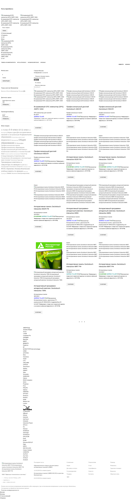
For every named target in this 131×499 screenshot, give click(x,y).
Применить (6, 104)
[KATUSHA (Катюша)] (27, 408)
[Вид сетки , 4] (38, 80)
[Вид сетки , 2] (35, 80)
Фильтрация (6, 81)
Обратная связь (114, 474)
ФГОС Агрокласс (8, 169)
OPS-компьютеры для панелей (42, 112)
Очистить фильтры (40, 85)
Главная (36, 70)
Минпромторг (15, 140)
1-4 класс (5, 130)
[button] (38, 127)
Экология (14, 173)
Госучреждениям (71, 471)
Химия (9, 173)
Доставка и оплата (72, 468)
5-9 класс (13, 130)
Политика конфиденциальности (10, 490)
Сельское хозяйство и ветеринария (12, 153)
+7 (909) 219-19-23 (83, 13)
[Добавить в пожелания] (36, 124)
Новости (90, 471)
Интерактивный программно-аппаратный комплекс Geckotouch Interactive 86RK (112, 211)
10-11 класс (23, 130)
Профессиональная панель (10, 145)
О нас (90, 465)
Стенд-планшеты (7, 156)
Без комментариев (45, 470)
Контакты (91, 474)
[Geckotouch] (15, 116)
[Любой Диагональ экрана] (15, 100)
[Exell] (15, 115)
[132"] (15, 101)
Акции (68, 465)
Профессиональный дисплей (11, 149)
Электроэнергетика (23, 173)
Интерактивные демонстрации (18, 137)
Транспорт (20, 160)
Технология (13, 160)
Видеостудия (12, 132)
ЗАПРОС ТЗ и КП (39, 116)
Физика (17, 169)
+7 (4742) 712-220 (52, 13)
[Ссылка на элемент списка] (16, 481)
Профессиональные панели (74, 112)
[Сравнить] (36, 104)
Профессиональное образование (12, 147)
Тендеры (69, 474)
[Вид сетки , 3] (36, 80)
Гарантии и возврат (115, 468)
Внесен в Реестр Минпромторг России (12, 91)
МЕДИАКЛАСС (6, 140)
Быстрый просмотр (36, 131)
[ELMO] (15, 114)
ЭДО (68, 477)
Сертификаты (92, 468)
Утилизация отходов (27, 166)
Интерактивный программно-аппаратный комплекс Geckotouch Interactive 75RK (47, 288)
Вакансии (113, 471)
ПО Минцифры (19, 143)
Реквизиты (113, 465)
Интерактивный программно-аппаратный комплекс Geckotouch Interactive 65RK (79, 211)
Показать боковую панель (42, 76)
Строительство (19, 156)
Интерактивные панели (73, 163)
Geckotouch (37, 87)
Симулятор (23, 154)
